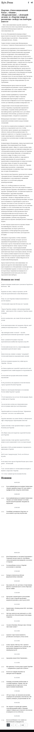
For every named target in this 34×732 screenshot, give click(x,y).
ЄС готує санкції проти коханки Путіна (14, 474)
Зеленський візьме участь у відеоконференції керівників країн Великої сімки (15, 348)
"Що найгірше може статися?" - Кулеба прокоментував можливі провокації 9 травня (15, 333)
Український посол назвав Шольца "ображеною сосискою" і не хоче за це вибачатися (16, 412)
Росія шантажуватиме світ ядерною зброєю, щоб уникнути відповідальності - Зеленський (16, 326)
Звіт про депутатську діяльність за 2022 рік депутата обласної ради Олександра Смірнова (19, 615)
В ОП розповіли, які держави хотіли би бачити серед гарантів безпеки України (15, 383)
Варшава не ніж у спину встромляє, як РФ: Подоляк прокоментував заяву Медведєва (14, 292)
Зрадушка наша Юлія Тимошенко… (17, 658)
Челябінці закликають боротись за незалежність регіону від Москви (17, 512)
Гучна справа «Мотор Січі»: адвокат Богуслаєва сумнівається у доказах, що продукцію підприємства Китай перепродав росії (18, 647)
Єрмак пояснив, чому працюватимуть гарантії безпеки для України (15, 426)
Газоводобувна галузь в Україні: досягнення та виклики (16, 566)
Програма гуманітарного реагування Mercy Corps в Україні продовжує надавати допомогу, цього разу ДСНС (18, 598)
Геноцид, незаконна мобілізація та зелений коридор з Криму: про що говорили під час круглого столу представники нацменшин (17, 684)
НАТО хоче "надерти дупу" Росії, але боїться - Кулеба (15, 455)
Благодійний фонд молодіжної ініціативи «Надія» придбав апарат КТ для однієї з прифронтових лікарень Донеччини (19, 488)
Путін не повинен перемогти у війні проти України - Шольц (14, 362)
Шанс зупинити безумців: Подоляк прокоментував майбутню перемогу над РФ (14, 340)
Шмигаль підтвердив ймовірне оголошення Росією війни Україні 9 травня (15, 391)
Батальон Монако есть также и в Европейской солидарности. (16, 720)
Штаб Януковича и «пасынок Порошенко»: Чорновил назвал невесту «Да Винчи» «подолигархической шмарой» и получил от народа (19, 559)
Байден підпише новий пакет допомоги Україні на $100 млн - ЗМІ (17, 285)
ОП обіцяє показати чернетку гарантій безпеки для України (15, 434)
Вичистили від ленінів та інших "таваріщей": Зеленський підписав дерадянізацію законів (15, 355)
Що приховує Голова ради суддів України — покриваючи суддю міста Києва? (19, 667)
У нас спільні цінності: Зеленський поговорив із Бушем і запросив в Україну (16, 469)
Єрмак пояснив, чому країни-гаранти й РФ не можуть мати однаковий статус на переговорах (16, 441)
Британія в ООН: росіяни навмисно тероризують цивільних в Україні (16, 448)
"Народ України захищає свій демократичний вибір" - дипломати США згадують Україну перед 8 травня (16, 311)
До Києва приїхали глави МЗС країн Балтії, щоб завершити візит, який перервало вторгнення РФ (16, 369)
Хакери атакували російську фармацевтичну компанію (15, 576)
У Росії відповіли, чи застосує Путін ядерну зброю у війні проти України (16, 398)
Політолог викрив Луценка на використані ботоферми (15, 672)
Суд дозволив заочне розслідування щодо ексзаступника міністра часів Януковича (14, 405)
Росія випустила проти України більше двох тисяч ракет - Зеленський (17, 462)
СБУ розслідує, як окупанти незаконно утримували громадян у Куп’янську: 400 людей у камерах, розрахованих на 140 (18, 696)
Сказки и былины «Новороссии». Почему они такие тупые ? (18, 625)
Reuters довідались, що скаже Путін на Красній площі (16, 319)
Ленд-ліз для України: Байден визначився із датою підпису (15, 300)
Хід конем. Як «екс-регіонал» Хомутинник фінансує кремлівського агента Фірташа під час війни (19, 586)
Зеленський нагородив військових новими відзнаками (14, 376)
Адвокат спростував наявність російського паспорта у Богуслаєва (17, 635)
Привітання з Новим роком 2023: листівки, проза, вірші (19, 609)
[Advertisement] (17, 532)
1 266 (22, 725)
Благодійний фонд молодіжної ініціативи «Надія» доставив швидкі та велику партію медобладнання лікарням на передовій (19, 500)
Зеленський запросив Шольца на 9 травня (15, 304)
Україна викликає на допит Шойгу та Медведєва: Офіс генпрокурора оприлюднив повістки (16, 419)
